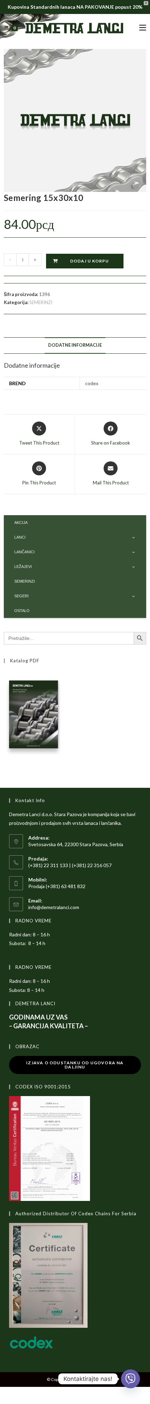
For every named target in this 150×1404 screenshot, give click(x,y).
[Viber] (130, 1378)
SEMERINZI (40, 302)
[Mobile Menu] (142, 27)
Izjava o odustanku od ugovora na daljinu (74, 1065)
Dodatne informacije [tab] (75, 345)
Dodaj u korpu (89, 261)
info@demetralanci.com (53, 907)
